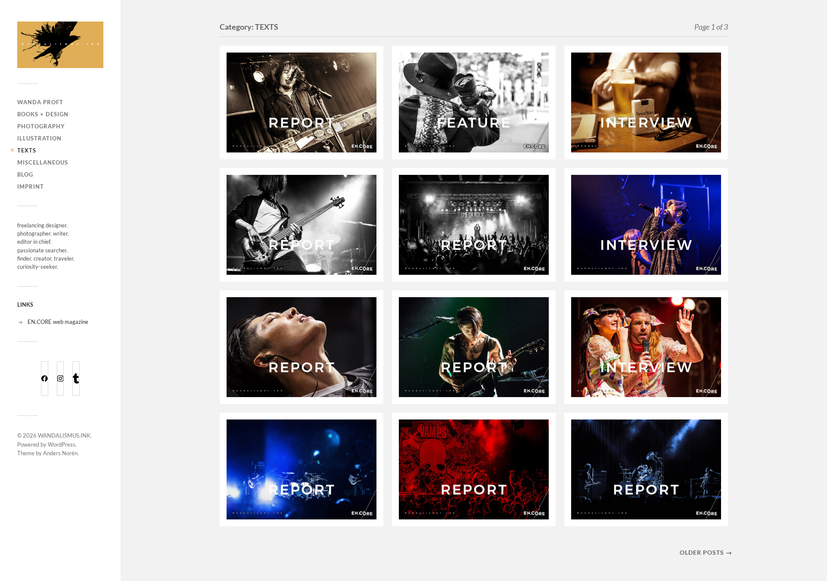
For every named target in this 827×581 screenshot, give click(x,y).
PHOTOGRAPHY (41, 126)
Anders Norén (60, 453)
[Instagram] (60, 378)
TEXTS (26, 150)
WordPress (61, 444)
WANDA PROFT (40, 102)
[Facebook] (44, 378)
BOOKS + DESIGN (42, 114)
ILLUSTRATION (39, 138)
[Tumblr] (76, 378)
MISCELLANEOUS (42, 162)
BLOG (25, 174)
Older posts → (706, 552)
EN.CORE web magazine (58, 321)
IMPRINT (30, 186)
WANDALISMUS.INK (64, 435)
